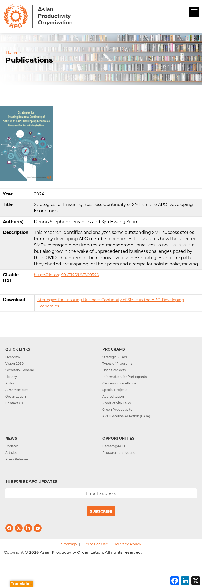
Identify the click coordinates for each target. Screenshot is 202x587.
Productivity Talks (116, 403)
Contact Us (14, 403)
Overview (12, 357)
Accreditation (113, 396)
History (11, 377)
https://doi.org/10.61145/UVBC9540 (66, 274)
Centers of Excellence (119, 383)
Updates (11, 446)
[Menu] (194, 12)
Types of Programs (117, 363)
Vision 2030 (14, 363)
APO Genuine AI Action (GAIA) (126, 416)
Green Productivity (117, 409)
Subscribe (101, 511)
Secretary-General (19, 370)
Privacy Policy (128, 544)
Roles (9, 383)
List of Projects (114, 370)
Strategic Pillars (114, 357)
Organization (15, 396)
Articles (11, 453)
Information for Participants (124, 377)
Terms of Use (96, 544)
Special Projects (114, 390)
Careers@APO (113, 446)
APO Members (16, 390)
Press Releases (16, 459)
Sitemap (69, 544)
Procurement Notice (118, 453)
